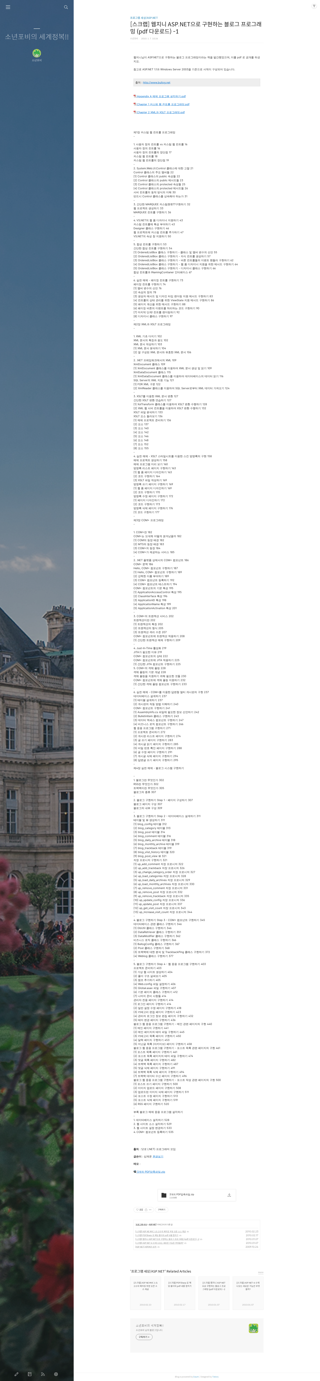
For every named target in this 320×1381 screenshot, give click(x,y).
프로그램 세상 (141, 1224)
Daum (196, 1377)
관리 (57, 1374)
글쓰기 (17, 1374)
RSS (44, 1374)
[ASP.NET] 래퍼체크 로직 (145, 1247)
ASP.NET (152, 1224)
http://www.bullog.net (156, 82)
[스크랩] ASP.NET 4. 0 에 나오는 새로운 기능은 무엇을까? (159, 1243)
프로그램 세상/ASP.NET (144, 18)
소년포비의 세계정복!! (37, 37)
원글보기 (158, 1156)
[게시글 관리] (150, 1209)
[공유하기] (146, 1209)
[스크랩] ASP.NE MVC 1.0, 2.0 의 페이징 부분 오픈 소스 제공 (160, 1231)
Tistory (215, 1377)
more (261, 1272)
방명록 (30, 1374)
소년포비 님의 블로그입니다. (149, 1330)
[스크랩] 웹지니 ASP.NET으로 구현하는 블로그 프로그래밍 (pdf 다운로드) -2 (167, 1239)
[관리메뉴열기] (314, 5)
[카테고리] (8, 7)
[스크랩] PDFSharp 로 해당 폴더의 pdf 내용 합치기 (156, 1235)
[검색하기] (66, 7)
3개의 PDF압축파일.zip (150, 1171)
